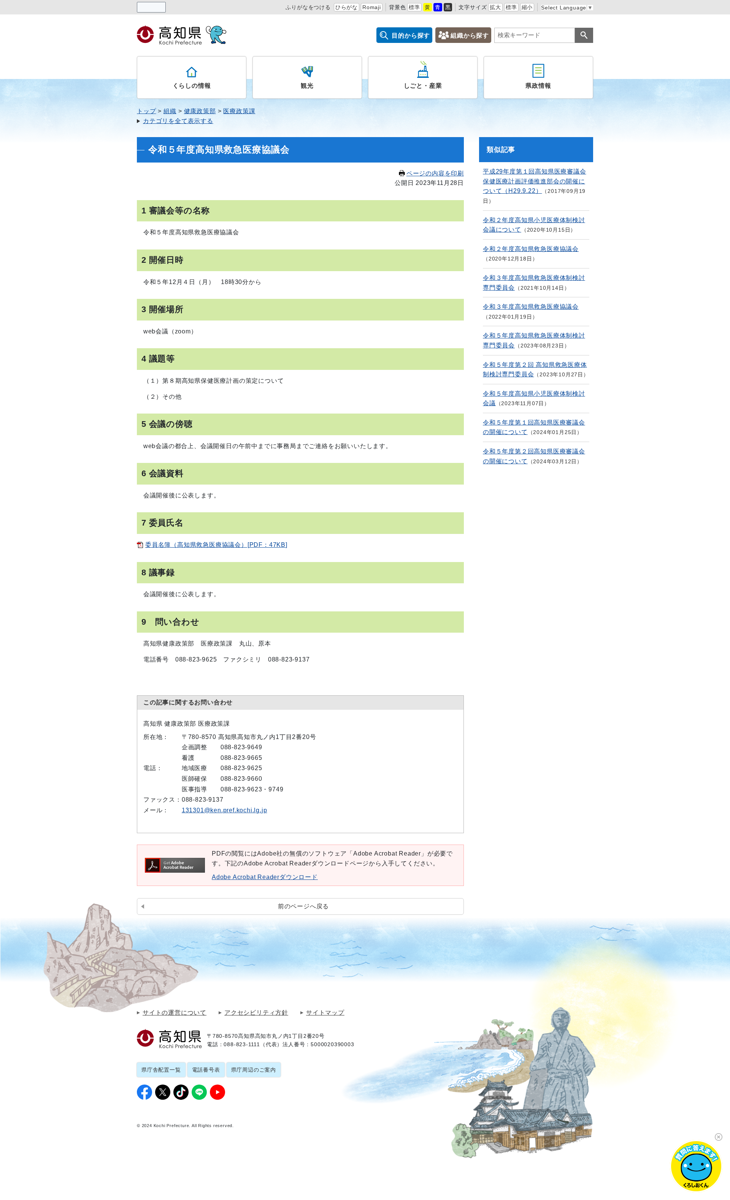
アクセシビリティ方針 (256, 1013)
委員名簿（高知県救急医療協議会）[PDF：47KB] (216, 545)
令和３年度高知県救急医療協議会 (531, 306)
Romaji (371, 7)
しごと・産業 (423, 85)
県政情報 (538, 85)
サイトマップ (325, 1013)
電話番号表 (206, 1070)
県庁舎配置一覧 (161, 1070)
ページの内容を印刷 (435, 173)
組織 (169, 111)
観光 (307, 85)
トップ (146, 111)
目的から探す (411, 35)
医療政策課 (239, 111)
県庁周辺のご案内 (253, 1070)
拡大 (495, 7)
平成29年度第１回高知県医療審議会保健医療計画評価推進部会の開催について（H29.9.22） (534, 181)
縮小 (527, 7)
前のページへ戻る (303, 906)
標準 (414, 7)
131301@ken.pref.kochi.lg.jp (224, 810)
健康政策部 (200, 111)
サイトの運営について (174, 1013)
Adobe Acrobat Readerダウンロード (265, 877)
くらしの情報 (192, 85)
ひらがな (346, 7)
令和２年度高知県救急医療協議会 (531, 249)
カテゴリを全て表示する (178, 121)
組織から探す (470, 35)
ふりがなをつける (308, 7)
